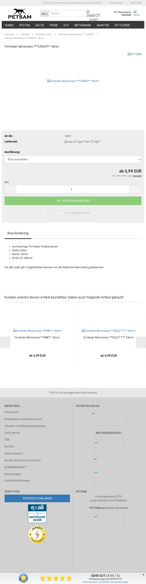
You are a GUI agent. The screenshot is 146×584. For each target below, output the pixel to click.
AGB (7, 439)
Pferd (54, 25)
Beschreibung (18, 233)
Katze (40, 25)
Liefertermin (12, 432)
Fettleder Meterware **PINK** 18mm (37, 337)
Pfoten (24, 25)
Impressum (12, 412)
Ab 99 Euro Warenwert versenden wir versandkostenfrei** (72, 3)
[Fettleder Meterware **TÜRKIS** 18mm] (73, 80)
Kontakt (9, 446)
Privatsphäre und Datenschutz (23, 419)
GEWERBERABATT (16, 467)
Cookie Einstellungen (17, 480)
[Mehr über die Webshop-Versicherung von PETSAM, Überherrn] (37, 513)
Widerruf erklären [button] (37, 498)
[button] (10, 189)
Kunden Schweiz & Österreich (23, 460)
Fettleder (122, 25)
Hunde (9, 25)
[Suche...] (90, 13)
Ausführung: (12, 152)
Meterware (83, 25)
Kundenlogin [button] (116, 3)
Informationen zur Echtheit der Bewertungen (105, 582)
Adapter (103, 25)
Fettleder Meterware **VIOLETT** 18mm (108, 337)
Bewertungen (13, 474)
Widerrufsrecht (14, 453)
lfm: (7, 182)
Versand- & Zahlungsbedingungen (25, 425)
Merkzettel (135, 3)
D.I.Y (66, 25)
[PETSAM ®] (20, 13)
